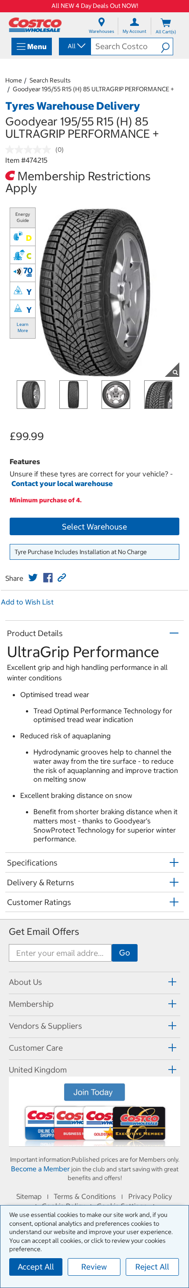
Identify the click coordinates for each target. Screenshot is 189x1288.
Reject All (152, 1267)
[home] (35, 25)
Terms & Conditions (85, 1196)
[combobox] (74, 46)
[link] (33, 577)
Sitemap (29, 1196)
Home (13, 80)
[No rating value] (30, 149)
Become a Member (40, 1168)
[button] (167, 46)
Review (94, 1267)
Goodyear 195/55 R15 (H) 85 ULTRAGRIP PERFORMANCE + (93, 89)
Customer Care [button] (36, 1048)
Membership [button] (31, 1004)
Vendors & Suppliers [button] (45, 1026)
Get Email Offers (44, 931)
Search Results (50, 80)
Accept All (36, 1267)
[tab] (94, 981)
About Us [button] (25, 982)
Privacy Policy (150, 1196)
